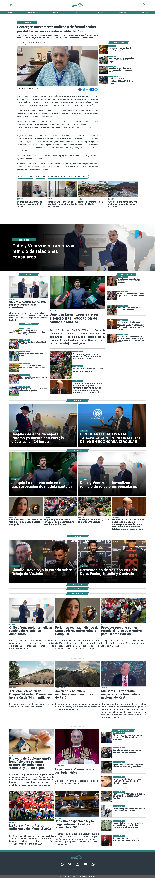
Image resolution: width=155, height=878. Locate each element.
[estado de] (112, 324)
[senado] (77, 686)
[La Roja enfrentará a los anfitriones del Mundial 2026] (31, 820)
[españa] (14, 391)
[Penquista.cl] (10, 6)
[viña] (103, 80)
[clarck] (106, 811)
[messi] (14, 379)
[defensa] (106, 767)
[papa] (77, 763)
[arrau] (112, 338)
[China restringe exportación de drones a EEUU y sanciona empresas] (106, 737)
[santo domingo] (14, 332)
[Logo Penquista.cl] (77, 9)
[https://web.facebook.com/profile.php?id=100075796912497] (62, 865)
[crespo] (106, 781)
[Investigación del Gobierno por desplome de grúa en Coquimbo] (103, 60)
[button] (25, 177)
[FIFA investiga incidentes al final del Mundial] (14, 344)
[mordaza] (106, 796)
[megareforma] (77, 816)
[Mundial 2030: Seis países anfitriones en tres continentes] (14, 367)
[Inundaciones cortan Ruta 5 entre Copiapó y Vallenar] (103, 49)
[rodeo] (103, 70)
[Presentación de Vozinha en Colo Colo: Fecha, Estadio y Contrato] (123, 686)
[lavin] (77, 308)
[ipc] (112, 310)
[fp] (112, 295)
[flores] (112, 281)
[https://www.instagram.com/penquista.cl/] (77, 865)
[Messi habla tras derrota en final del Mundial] (14, 356)
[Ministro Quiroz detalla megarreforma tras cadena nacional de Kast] (31, 686)
